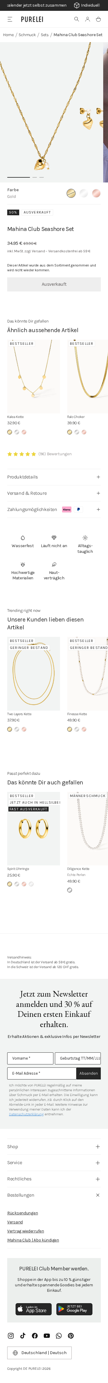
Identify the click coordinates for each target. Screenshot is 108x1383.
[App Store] (34, 1309)
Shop (12, 1146)
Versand (15, 1222)
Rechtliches (19, 1179)
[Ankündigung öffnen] (54, 5)
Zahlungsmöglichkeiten (32, 509)
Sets (45, 34)
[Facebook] (34, 1335)
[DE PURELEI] (32, 19)
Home (8, 34)
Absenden (89, 1073)
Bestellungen (20, 1195)
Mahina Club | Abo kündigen (33, 1240)
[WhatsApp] (58, 1335)
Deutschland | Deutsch (44, 1352)
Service (14, 1162)
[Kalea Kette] (33, 376)
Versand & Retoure (26, 493)
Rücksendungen (22, 1213)
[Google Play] (74, 1309)
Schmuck (27, 34)
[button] (77, 19)
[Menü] (9, 19)
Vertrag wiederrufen (25, 1231)
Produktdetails (22, 477)
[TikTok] (22, 1335)
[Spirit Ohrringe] (33, 829)
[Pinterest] (70, 1335)
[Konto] (87, 19)
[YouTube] (46, 1335)
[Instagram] (10, 1335)
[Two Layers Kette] (33, 674)
